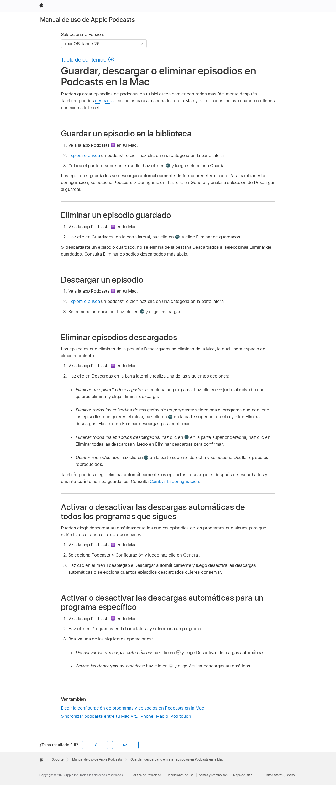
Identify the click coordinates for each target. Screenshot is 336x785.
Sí (95, 745)
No (125, 745)
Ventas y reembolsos (213, 775)
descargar (105, 100)
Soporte (58, 759)
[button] (88, 59)
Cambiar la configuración (174, 481)
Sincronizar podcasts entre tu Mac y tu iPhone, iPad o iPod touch (126, 716)
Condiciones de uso (180, 775)
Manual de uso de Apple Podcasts (87, 19)
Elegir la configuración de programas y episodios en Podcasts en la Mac (132, 708)
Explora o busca (84, 155)
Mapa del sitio (243, 775)
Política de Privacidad (146, 775)
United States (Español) (280, 775)
